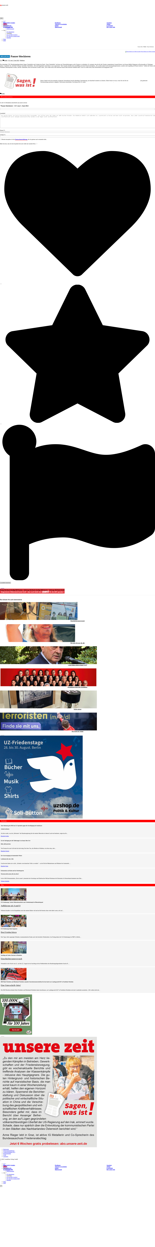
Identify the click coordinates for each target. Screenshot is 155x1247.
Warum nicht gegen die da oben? (10, 874)
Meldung (22, 60)
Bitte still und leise (6, 844)
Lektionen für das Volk (7, 859)
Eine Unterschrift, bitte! (11, 985)
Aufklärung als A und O (11, 906)
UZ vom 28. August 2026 (13, 36)
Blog (4, 22)
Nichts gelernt (77, 709)
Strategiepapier (10, 28)
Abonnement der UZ (134, 80)
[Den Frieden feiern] (13, 926)
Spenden (8, 37)
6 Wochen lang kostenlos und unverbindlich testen (99, 82)
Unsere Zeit (140, 46)
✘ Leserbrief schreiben (7, 96)
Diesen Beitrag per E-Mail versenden (148, 51)
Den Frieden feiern (9, 932)
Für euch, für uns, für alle (77, 643)
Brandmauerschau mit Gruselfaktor (77, 687)
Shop (4, 39)
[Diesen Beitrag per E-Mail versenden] (133, 51)
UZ (4, 21)
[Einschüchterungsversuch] (13, 953)
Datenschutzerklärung (21, 139)
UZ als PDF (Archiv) (11, 34)
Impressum (6, 1149)
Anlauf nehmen (5, 829)
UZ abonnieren (10, 32)
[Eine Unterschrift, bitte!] (13, 979)
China (8, 27)
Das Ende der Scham (77, 731)
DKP (4, 40)
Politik (144, 46)
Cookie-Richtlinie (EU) (9, 1152)
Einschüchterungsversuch (77, 621)
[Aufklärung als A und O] (13, 900)
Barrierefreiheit (7, 1153)
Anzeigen (5, 1156)
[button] (0, 1161)
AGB (4, 1155)
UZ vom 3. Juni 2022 (13, 60)
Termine (5, 24)
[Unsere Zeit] (20, 16)
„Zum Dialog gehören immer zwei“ (77, 665)
